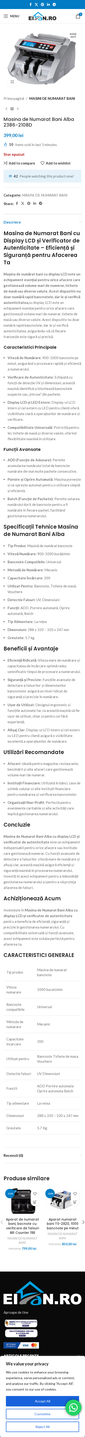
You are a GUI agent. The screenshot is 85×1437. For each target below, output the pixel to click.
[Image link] (42, 1293)
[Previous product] (6, 109)
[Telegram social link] (54, 4)
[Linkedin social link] (48, 4)
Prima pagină (14, 98)
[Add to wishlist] (35, 1194)
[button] (35, 1202)
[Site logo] (42, 16)
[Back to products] (12, 109)
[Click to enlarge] (12, 82)
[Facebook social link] (30, 4)
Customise (42, 1414)
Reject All (42, 1427)
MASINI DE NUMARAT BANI (52, 98)
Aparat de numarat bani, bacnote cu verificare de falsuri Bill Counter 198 (22, 1226)
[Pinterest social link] (42, 4)
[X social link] (36, 4)
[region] (42, 1396)
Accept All (42, 1401)
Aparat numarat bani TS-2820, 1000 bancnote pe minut (63, 1224)
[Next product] (18, 109)
